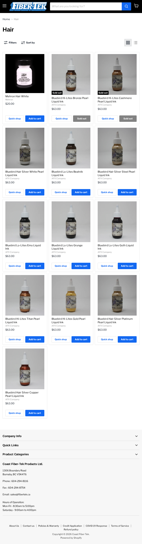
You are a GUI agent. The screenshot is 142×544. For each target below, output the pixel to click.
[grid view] (128, 42)
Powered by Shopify (71, 537)
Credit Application (72, 525)
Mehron (9, 99)
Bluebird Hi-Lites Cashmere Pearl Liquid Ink (115, 100)
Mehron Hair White (17, 96)
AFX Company (59, 104)
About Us (14, 525)
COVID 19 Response (96, 525)
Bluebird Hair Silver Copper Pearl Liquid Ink (22, 394)
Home (6, 19)
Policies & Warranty (48, 525)
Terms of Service (120, 525)
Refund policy (71, 529)
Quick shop (15, 118)
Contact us (28, 525)
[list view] (135, 42)
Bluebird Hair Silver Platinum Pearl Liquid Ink (115, 320)
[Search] (126, 6)
